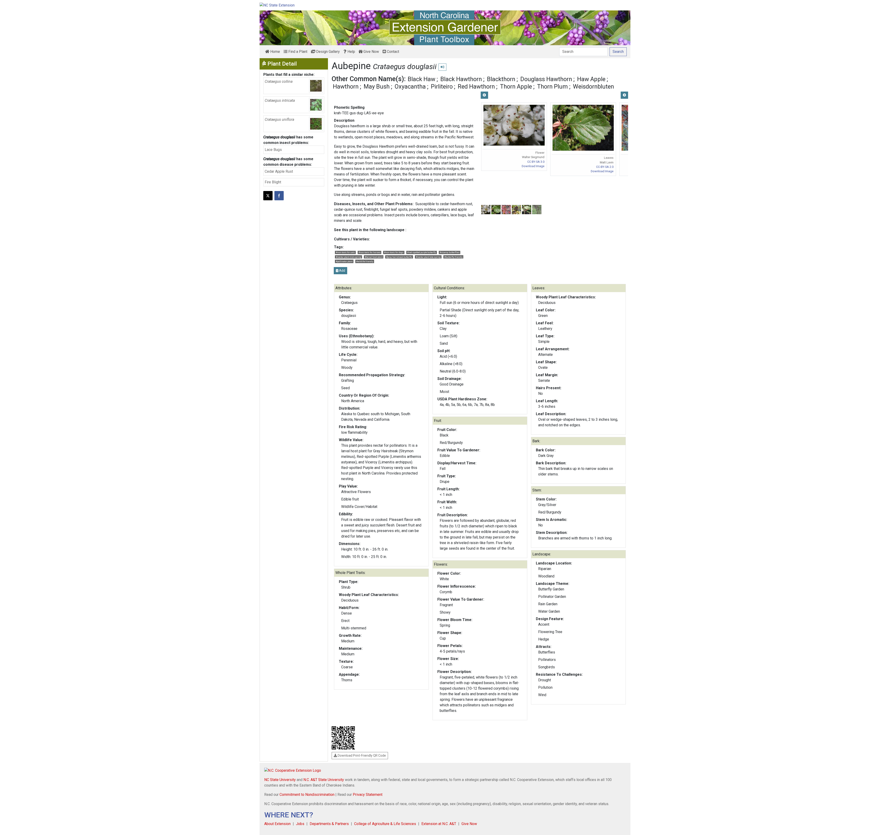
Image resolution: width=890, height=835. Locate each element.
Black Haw (421, 79)
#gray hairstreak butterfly (399, 257)
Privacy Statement (367, 794)
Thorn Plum (552, 86)
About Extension (277, 824)
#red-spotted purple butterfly (421, 252)
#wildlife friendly (364, 261)
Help (350, 51)
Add (341, 270)
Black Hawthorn (461, 79)
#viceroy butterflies (450, 252)
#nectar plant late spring (428, 257)
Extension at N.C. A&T (438, 824)
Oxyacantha (410, 86)
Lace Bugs (273, 149)
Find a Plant (297, 51)
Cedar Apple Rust (279, 171)
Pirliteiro (442, 86)
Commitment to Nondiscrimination (307, 794)
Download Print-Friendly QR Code (361, 755)
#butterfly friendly (453, 257)
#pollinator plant (344, 261)
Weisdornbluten (593, 86)
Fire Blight (273, 182)
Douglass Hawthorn (546, 79)
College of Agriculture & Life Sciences (385, 824)
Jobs (300, 824)
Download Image (533, 166)
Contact (392, 51)
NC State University (280, 780)
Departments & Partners (329, 824)
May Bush (377, 86)
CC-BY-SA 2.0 (604, 167)
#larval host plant (374, 257)
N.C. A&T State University (323, 780)
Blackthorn (501, 79)
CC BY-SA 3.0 (535, 161)
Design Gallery (327, 51)
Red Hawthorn (476, 86)
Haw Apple (591, 79)
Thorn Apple (516, 86)
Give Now (370, 51)
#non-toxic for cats (345, 252)
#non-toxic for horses (370, 252)
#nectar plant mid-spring (348, 257)
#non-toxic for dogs (394, 252)
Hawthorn (346, 86)
